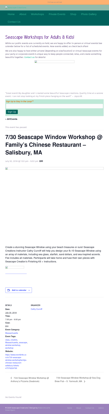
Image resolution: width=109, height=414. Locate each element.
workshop (9, 348)
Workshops (37, 14)
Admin (101, 408)
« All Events (11, 118)
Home (11, 14)
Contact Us (14, 21)
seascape (23, 342)
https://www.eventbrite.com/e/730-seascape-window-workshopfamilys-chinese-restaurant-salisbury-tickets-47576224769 (16, 361)
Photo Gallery (89, 14)
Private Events (57, 14)
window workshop (12, 345)
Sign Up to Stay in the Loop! (19, 101)
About (22, 14)
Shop (73, 14)
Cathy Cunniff (36, 309)
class (7, 339)
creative (14, 339)
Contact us (29, 57)
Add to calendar (19, 290)
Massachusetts (11, 333)
